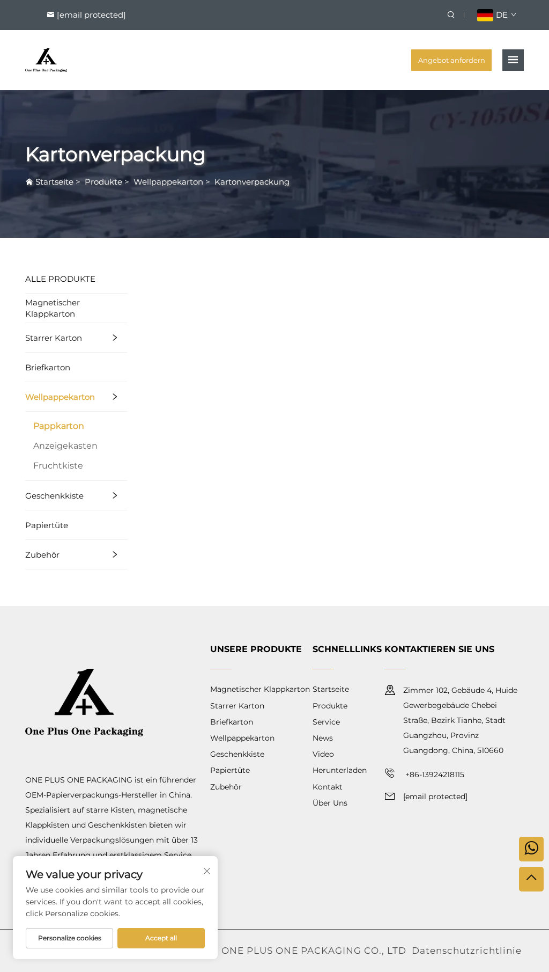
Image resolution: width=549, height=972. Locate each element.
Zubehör (42, 555)
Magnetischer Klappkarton (52, 308)
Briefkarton (47, 367)
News (323, 738)
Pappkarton (58, 426)
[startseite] (46, 59)
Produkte (103, 182)
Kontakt (328, 787)
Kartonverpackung (252, 182)
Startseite (54, 182)
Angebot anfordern (451, 60)
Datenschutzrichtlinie (467, 950)
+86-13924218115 (433, 774)
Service (326, 722)
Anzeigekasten (65, 446)
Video (323, 754)
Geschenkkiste (54, 496)
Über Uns (330, 803)
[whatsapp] (531, 849)
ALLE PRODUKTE (60, 279)
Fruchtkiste (58, 466)
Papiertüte (46, 525)
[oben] (531, 879)
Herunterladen (340, 770)
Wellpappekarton (168, 182)
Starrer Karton (53, 338)
